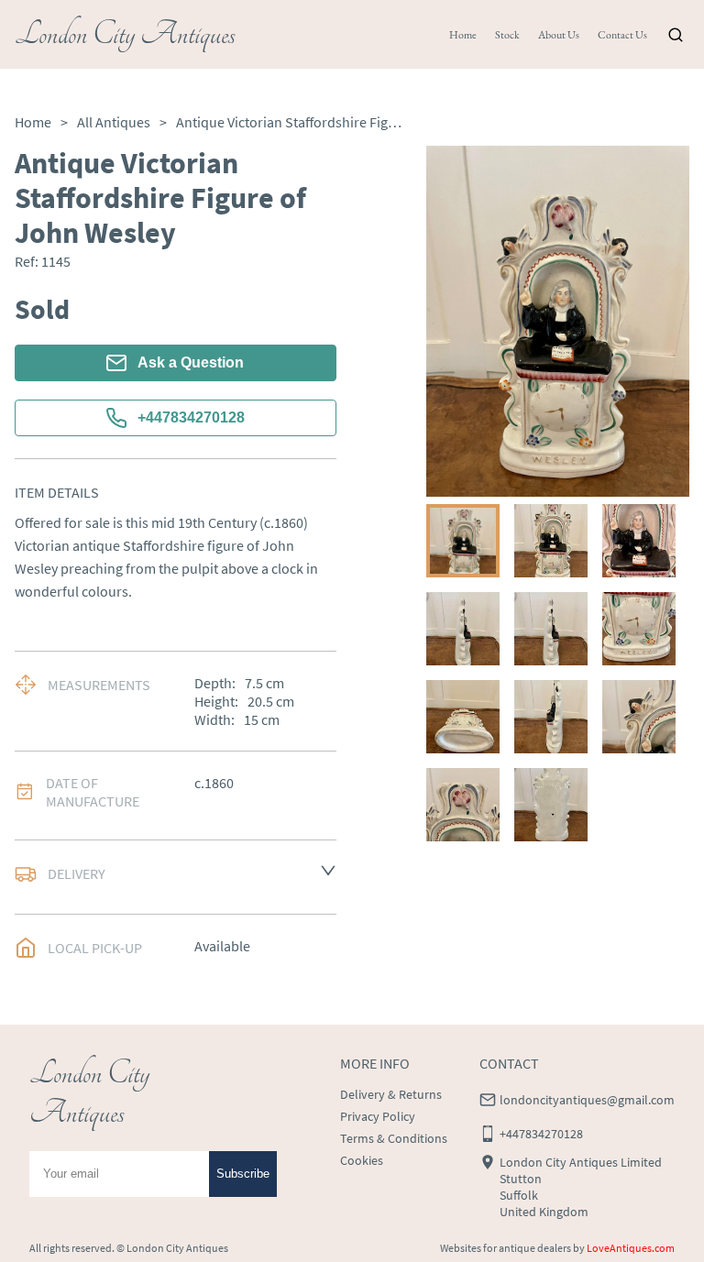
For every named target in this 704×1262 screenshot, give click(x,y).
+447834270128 (191, 417)
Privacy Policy (377, 1116)
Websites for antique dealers (505, 1248)
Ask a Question (191, 362)
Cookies (361, 1160)
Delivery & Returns (391, 1094)
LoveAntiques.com (631, 1248)
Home (463, 34)
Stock (507, 34)
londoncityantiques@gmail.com (587, 1100)
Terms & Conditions (393, 1138)
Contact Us (622, 34)
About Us (558, 34)
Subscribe (243, 1173)
